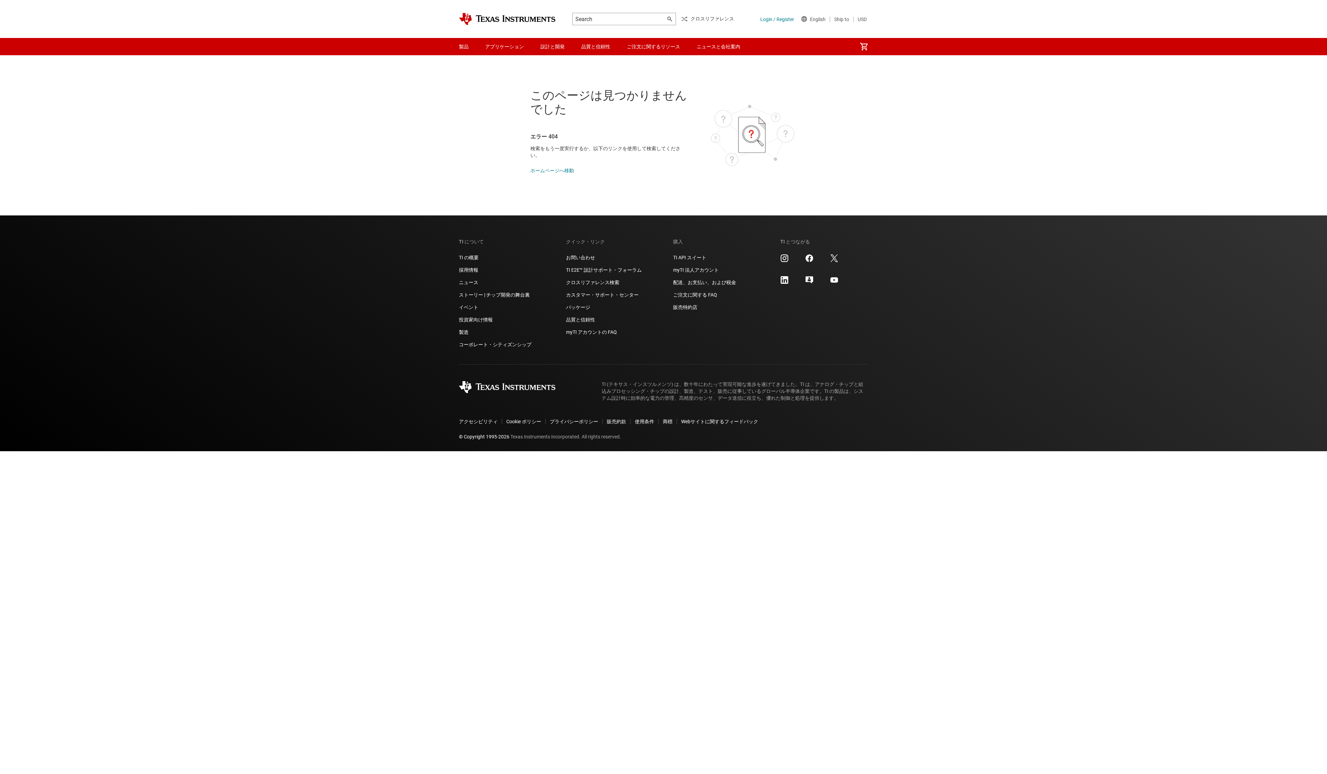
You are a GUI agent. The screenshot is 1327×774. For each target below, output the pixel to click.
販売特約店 (685, 307)
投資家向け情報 (476, 319)
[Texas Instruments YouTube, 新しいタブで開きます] (834, 282)
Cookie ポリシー (523, 421)
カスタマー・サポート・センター (602, 295)
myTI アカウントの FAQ (591, 332)
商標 (667, 421)
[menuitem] (863, 46)
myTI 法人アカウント (696, 270)
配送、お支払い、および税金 (704, 282)
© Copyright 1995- (484, 436)
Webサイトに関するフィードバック (719, 421)
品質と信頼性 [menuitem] (595, 46)
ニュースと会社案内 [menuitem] (718, 46)
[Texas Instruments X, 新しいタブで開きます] (834, 260)
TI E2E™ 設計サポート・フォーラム (604, 270)
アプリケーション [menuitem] (504, 46)
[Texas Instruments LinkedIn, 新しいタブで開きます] (784, 282)
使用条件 (644, 421)
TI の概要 (469, 257)
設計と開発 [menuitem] (552, 46)
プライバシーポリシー (574, 421)
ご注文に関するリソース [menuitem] (653, 46)
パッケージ (578, 307)
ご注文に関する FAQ (695, 295)
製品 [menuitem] (464, 46)
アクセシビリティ (478, 421)
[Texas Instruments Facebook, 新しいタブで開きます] (809, 260)
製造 (464, 332)
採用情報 (468, 270)
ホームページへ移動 (552, 170)
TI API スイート (689, 257)
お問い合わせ (580, 257)
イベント (468, 307)
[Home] (507, 19)
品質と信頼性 (580, 319)
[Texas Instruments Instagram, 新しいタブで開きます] (784, 260)
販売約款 (616, 421)
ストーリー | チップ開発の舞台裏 (494, 295)
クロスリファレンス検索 (592, 282)
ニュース (468, 282)
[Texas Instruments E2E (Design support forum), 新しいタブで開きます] (809, 282)
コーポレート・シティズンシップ (495, 344)
